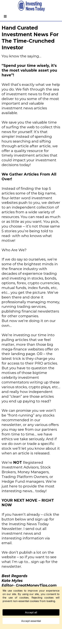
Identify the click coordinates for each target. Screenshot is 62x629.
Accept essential (31, 621)
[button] (5, 16)
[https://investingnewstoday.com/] (31, 6)
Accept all (31, 612)
